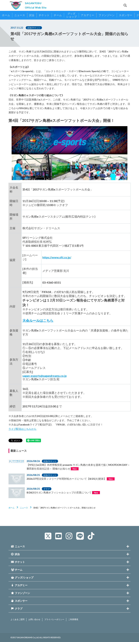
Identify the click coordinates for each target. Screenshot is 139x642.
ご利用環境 (73, 619)
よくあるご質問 (17, 619)
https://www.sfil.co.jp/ (56, 257)
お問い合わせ (34, 619)
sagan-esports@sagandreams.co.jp (44, 375)
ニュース (24, 507)
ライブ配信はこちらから (22, 428)
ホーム (11, 507)
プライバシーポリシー (54, 619)
